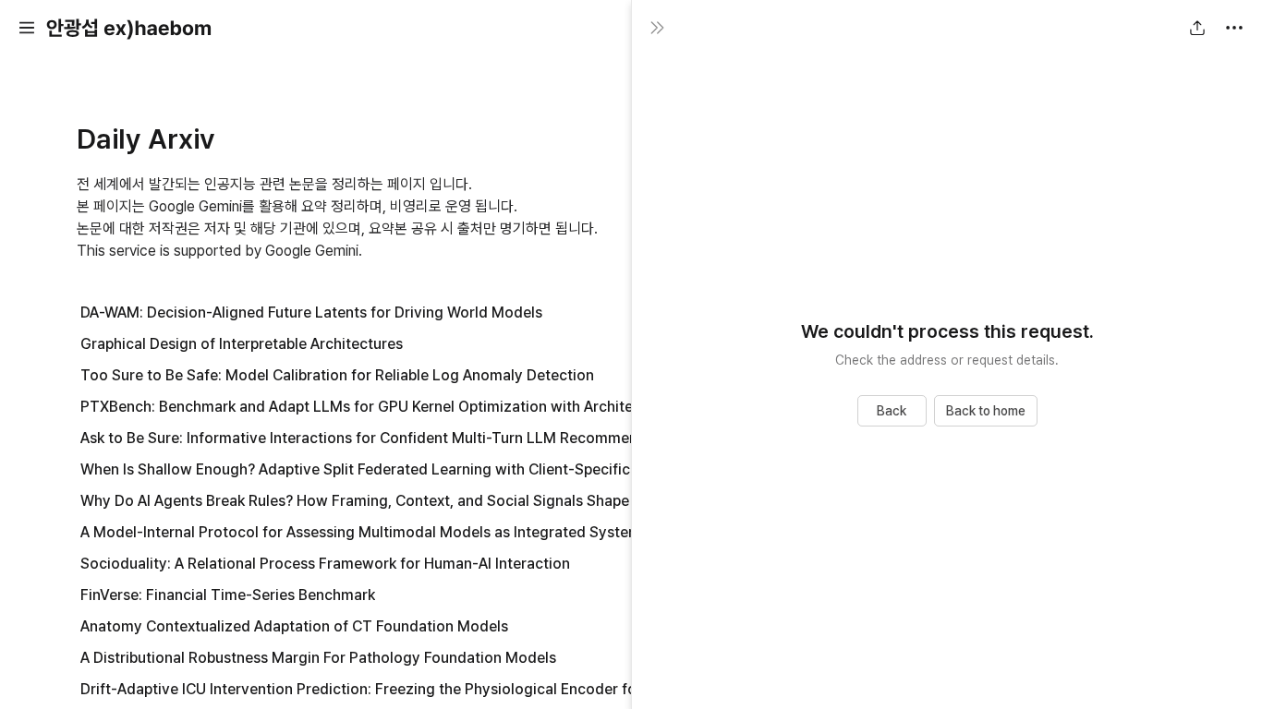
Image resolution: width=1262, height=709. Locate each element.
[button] (27, 28)
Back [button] (891, 410)
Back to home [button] (985, 410)
